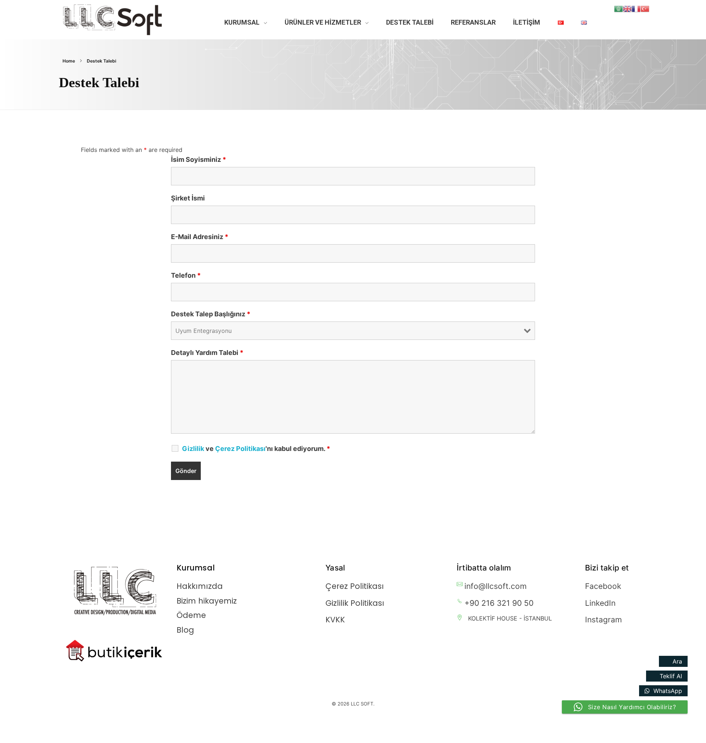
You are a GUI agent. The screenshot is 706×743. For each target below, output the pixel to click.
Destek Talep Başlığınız (210, 314)
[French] (636, 8)
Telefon (186, 275)
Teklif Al (671, 676)
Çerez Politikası (240, 448)
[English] (627, 8)
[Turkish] (645, 8)
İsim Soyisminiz (198, 159)
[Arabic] (618, 8)
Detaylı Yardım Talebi (207, 352)
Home (69, 61)
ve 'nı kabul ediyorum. (256, 448)
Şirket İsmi (188, 198)
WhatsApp (667, 690)
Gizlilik (193, 448)
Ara (677, 661)
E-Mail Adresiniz (199, 237)
